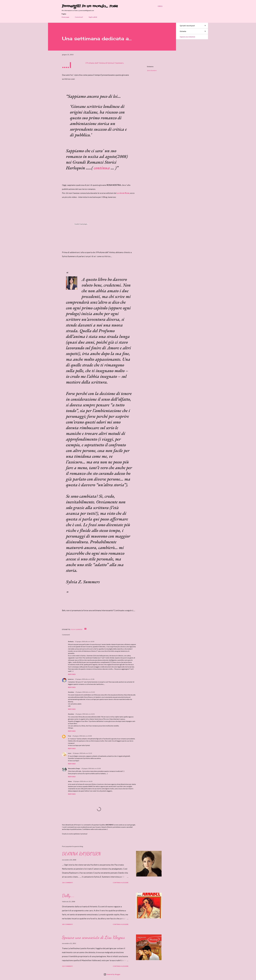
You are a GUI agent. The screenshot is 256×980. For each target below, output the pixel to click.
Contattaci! (79, 17)
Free (69, 736)
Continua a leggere (120, 882)
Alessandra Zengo (74, 768)
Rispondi (72, 674)
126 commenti (67, 882)
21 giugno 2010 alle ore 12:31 (85, 714)
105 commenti (67, 924)
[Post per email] (85, 629)
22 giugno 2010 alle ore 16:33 (82, 781)
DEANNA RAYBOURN (81, 853)
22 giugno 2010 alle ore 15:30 (91, 768)
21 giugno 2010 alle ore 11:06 (84, 679)
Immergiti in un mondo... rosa (90, 6)
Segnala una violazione (187, 37)
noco (69, 753)
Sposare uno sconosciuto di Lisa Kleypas (93, 937)
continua (102, 168)
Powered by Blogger (113, 974)
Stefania (71, 641)
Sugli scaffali (93, 17)
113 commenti (67, 966)
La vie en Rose (123, 193)
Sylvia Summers (151, 70)
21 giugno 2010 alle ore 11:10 (85, 692)
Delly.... (68, 895)
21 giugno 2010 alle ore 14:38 (82, 736)
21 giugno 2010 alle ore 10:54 (84, 641)
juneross (71, 679)
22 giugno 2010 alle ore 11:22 (82, 753)
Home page (65, 17)
